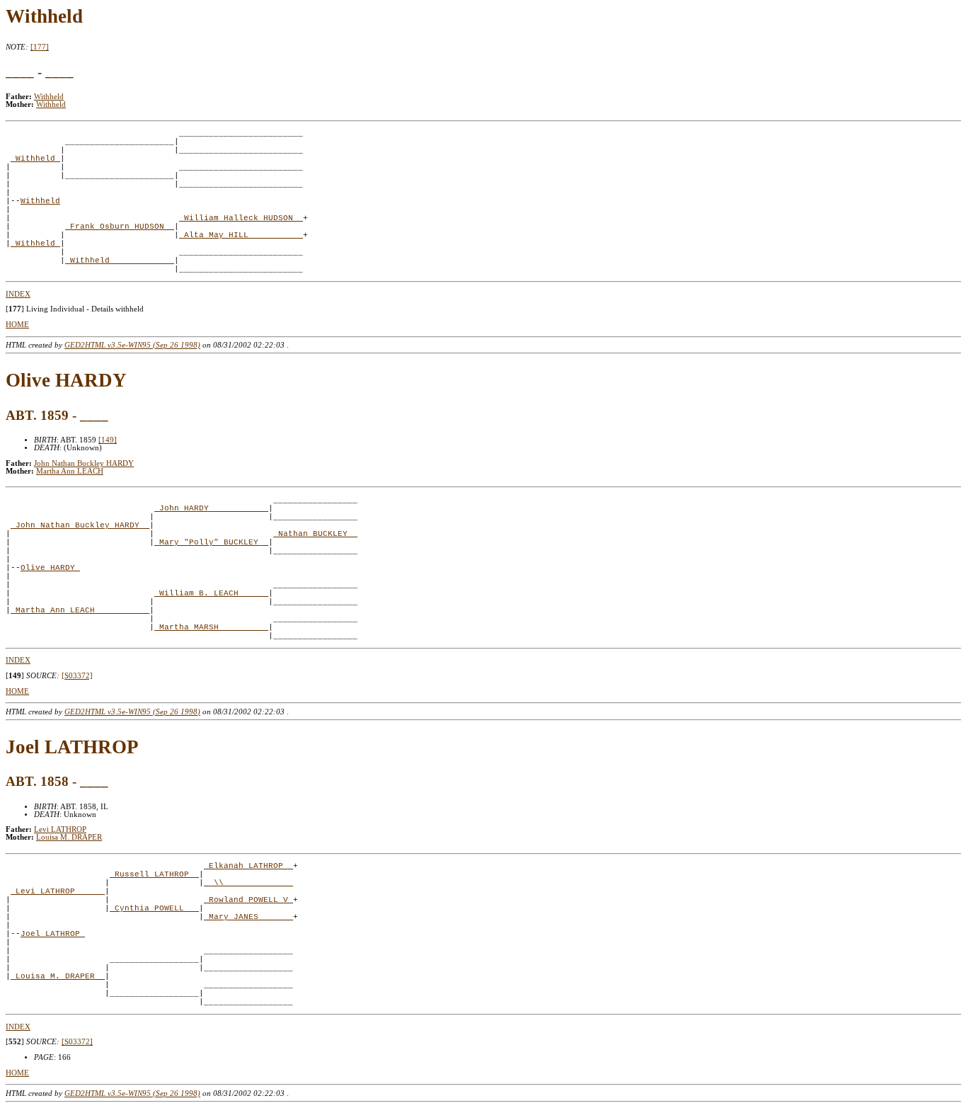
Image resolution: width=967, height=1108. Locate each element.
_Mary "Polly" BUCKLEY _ (211, 542)
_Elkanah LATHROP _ (248, 866)
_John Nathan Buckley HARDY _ (80, 525)
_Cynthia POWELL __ (154, 908)
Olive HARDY (50, 568)
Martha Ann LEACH (69, 471)
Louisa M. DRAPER (69, 837)
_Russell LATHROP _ (154, 874)
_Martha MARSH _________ (211, 627)
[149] (107, 440)
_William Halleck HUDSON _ (241, 218)
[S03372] (77, 676)
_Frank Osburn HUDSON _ (119, 226)
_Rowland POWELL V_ (248, 900)
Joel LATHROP (53, 934)
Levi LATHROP (60, 829)
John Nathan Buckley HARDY (84, 463)
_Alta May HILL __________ (241, 235)
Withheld (49, 97)
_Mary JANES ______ (248, 917)
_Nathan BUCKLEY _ (315, 534)
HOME (17, 325)
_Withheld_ (35, 158)
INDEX (18, 294)
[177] (39, 47)
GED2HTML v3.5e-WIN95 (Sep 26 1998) (132, 345)
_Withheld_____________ (119, 260)
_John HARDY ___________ (211, 508)
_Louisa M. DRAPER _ (58, 976)
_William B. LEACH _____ (211, 593)
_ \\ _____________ (248, 883)
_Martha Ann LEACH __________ (80, 610)
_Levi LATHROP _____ (58, 891)
